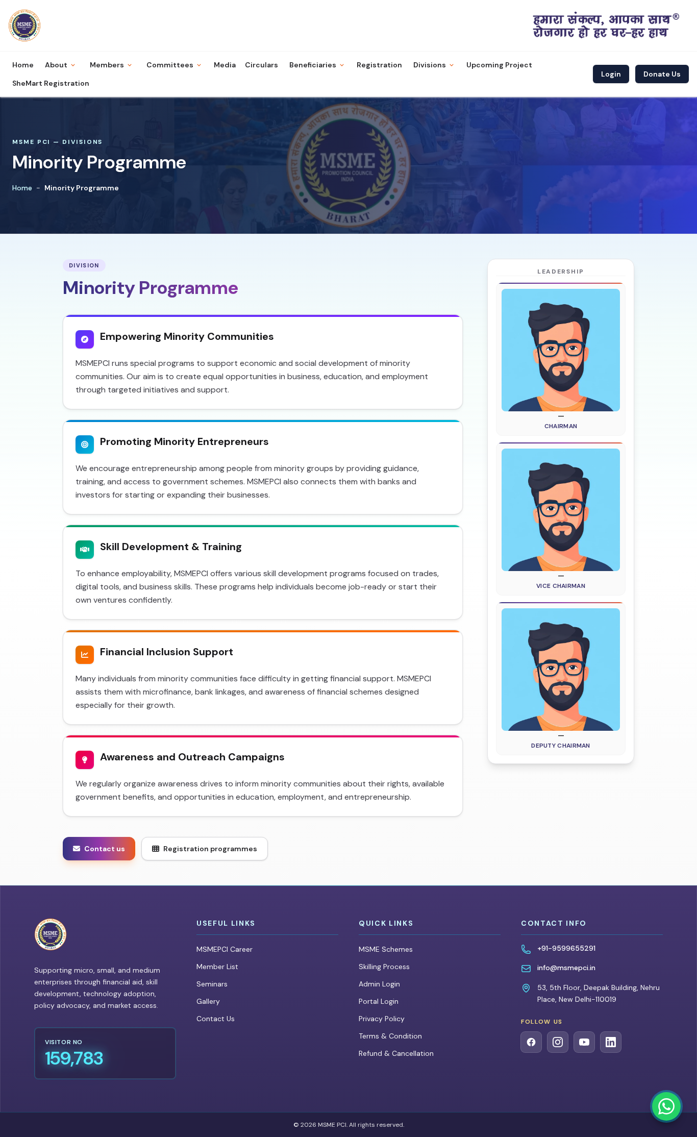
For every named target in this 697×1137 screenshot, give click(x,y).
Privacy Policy (382, 1018)
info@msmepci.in (566, 967)
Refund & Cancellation (396, 1053)
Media (225, 64)
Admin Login (379, 983)
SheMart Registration (50, 83)
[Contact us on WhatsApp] (666, 1106)
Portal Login (379, 1001)
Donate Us (662, 74)
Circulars (261, 64)
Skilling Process (384, 966)
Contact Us (215, 1018)
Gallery (208, 1001)
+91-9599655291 (566, 948)
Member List (217, 966)
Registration (379, 64)
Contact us (104, 848)
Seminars (212, 983)
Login (611, 74)
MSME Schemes (386, 949)
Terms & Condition (390, 1036)
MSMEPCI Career (224, 949)
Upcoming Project (499, 64)
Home (23, 64)
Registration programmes (210, 848)
